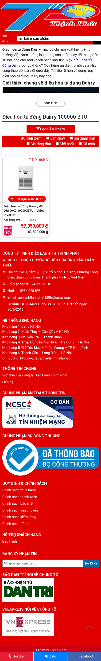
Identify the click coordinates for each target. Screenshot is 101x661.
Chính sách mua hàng (19, 490)
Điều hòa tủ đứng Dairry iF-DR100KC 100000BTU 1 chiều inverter (24, 211)
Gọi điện (18, 656)
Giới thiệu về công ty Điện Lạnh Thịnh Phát (34, 375)
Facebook (86, 656)
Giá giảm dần (84, 138)
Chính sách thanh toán (19, 497)
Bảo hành (9, 541)
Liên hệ (7, 382)
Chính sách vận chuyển (20, 510)
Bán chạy (57, 138)
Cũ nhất (89, 144)
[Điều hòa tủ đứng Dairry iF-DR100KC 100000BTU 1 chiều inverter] (26, 178)
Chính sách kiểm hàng (19, 517)
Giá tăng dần (41, 144)
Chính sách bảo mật (17, 503)
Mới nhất (67, 144)
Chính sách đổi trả (16, 524)
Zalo (52, 656)
